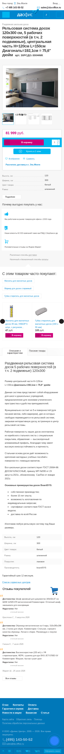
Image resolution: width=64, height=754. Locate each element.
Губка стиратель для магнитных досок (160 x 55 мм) (46, 323)
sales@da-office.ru (51, 7)
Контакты (18, 705)
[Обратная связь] (9, 751)
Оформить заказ (52, 751)
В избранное (14, 159)
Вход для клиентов (57, 3)
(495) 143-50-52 (19, 739)
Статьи (45, 712)
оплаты (45, 259)
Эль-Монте (22, 3)
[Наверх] (3, 751)
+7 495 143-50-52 (15, 7)
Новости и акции (12, 712)
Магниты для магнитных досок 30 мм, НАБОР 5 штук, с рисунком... (17, 323)
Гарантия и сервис (13, 708)
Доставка (33, 708)
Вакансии (31, 712)
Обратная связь (24, 719)
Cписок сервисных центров (16, 582)
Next (57, 87)
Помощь (38, 719)
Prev (6, 87)
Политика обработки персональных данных (23, 723)
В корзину (26, 142)
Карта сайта (8, 719)
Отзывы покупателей (17, 589)
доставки (33, 255)
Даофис (28, 13)
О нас (5, 705)
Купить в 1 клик (33, 151)
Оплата (32, 705)
